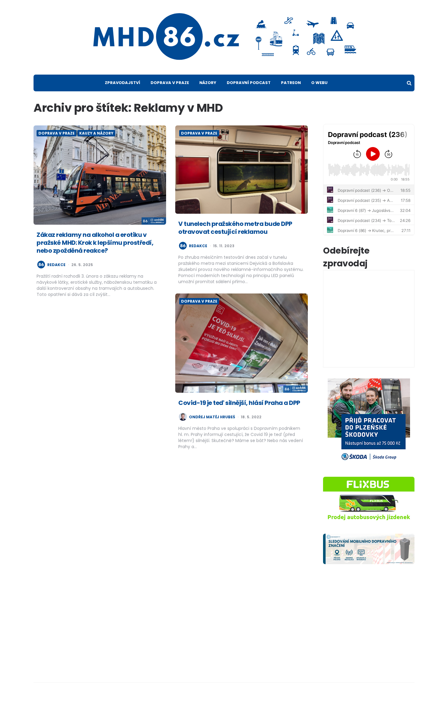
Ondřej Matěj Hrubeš (212, 417)
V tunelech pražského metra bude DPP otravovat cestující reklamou (235, 228)
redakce (56, 265)
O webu (319, 83)
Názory (207, 83)
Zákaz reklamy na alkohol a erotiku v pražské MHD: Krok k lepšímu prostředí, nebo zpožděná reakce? (95, 242)
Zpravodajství (122, 83)
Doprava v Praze (170, 83)
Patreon (291, 83)
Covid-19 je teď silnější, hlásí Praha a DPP (239, 403)
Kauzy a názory (96, 133)
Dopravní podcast (249, 83)
